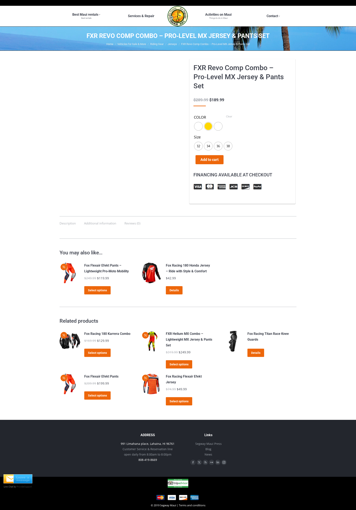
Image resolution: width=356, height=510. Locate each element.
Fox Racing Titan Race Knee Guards (268, 336)
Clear (229, 116)
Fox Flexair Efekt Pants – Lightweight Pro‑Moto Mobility (106, 268)
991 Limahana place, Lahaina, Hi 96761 (147, 444)
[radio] (198, 126)
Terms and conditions (192, 505)
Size (197, 137)
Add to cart (209, 159)
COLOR (200, 117)
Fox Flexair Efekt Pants (101, 376)
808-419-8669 (147, 460)
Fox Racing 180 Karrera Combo (107, 334)
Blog (208, 449)
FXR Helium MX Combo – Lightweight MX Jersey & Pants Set (189, 339)
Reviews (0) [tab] (132, 223)
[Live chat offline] (18, 482)
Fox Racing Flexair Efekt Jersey (184, 379)
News (208, 454)
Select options (97, 290)
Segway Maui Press (208, 444)
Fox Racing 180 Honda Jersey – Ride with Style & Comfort (188, 268)
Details (174, 290)
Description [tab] (68, 223)
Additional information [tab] (100, 223)
